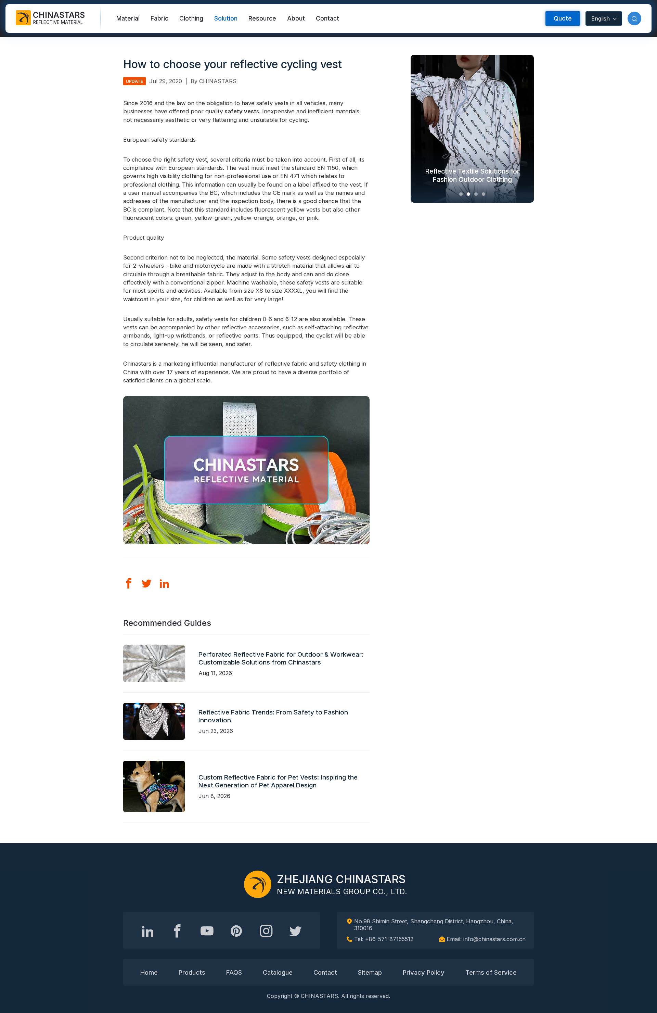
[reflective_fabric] (266, 931)
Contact (327, 18)
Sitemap (370, 972)
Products (192, 972)
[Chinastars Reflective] (207, 931)
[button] (634, 18)
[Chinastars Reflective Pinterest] (236, 931)
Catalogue (278, 972)
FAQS (234, 972)
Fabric (159, 18)
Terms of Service (491, 972)
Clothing (191, 18)
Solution (225, 18)
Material (128, 18)
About (296, 18)
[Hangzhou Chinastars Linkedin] (148, 931)
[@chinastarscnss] (177, 931)
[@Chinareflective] (296, 931)
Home (149, 972)
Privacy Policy (424, 972)
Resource (262, 18)
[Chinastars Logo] (257, 884)
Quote (563, 18)
